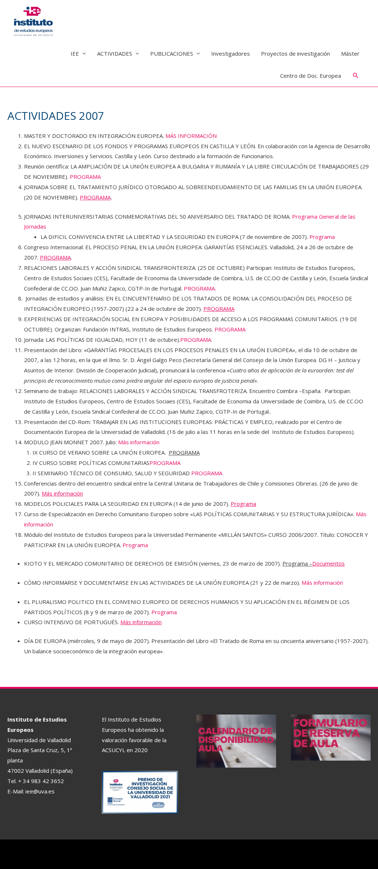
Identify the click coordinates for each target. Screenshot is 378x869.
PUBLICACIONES (171, 53)
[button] (356, 75)
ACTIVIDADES (114, 53)
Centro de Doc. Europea (310, 75)
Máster (350, 53)
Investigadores (230, 53)
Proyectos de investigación (295, 53)
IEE (75, 53)
